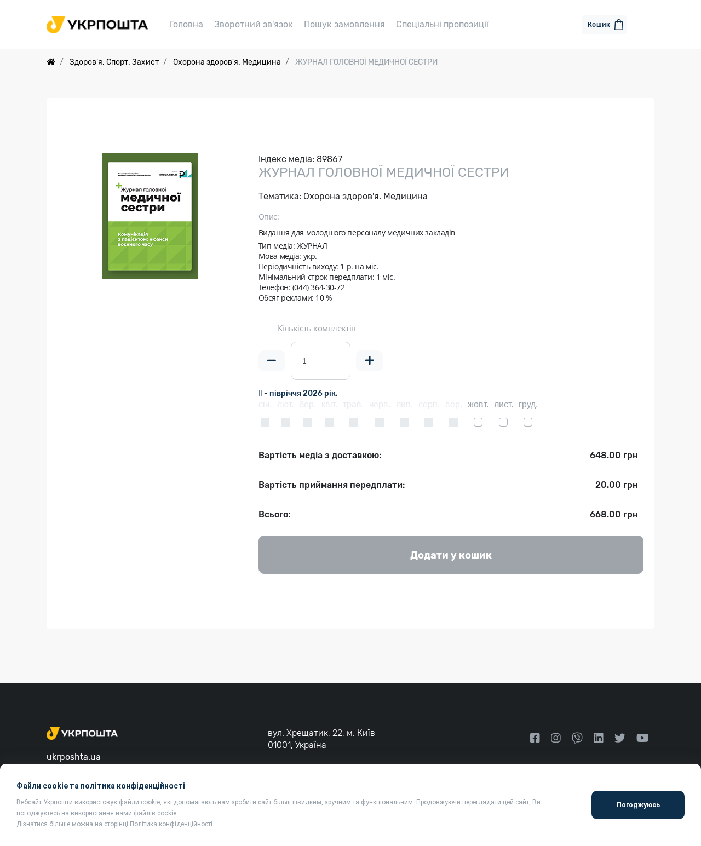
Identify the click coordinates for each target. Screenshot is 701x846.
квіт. (329, 404)
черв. (379, 404)
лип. (404, 404)
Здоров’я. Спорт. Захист (114, 62)
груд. (528, 404)
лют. (285, 404)
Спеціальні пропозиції (442, 24)
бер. (307, 404)
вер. (453, 404)
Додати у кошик (451, 555)
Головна (186, 24)
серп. (429, 404)
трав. (353, 404)
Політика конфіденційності (171, 824)
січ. (265, 404)
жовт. (478, 404)
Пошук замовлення (344, 24)
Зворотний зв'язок (253, 24)
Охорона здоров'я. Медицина (227, 62)
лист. (503, 404)
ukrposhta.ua (74, 757)
